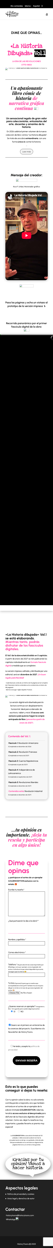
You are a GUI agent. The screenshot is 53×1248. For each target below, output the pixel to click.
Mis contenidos (16, 6)
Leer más (26, 151)
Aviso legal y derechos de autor (20, 1198)
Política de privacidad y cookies (20, 1194)
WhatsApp (10, 1219)
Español (36, 6)
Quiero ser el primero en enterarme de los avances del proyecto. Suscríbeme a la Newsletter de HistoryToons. (26, 1028)
